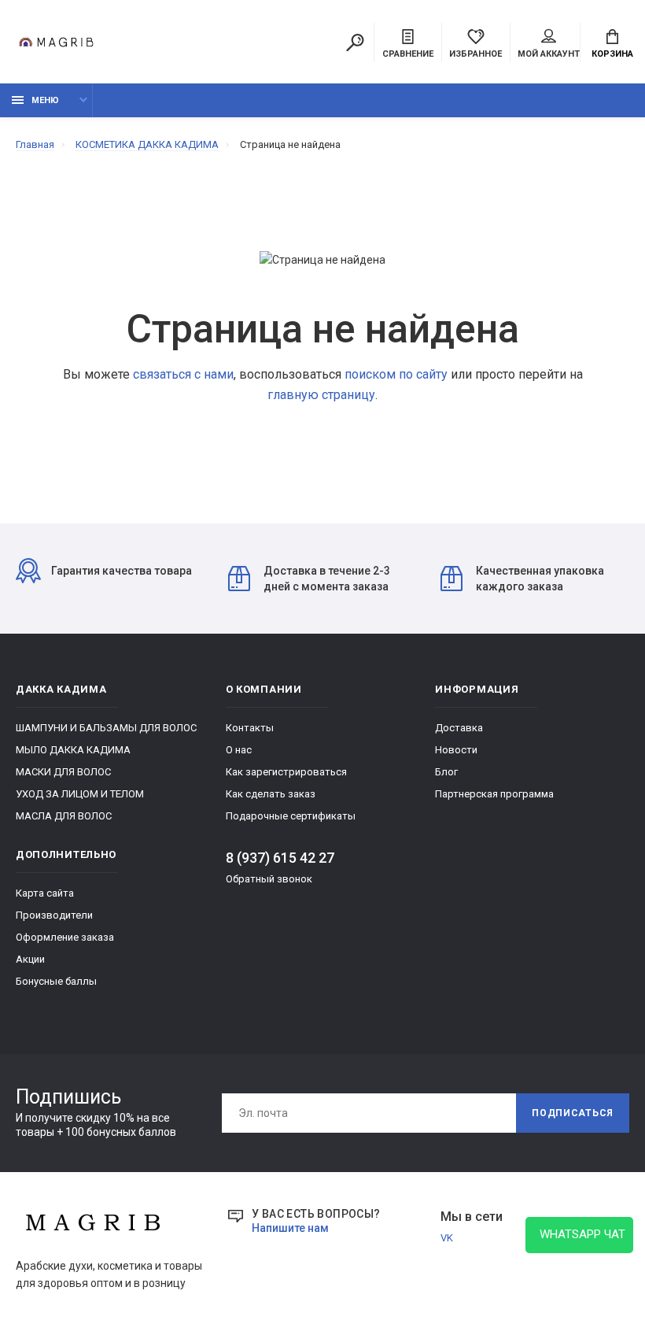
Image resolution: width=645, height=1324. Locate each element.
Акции (30, 959)
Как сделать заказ (270, 794)
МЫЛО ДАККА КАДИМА (73, 750)
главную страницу (321, 394)
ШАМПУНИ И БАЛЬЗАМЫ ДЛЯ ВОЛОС (106, 728)
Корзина (612, 54)
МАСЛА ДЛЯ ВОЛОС (64, 816)
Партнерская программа (494, 794)
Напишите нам (290, 1228)
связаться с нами (183, 374)
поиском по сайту (396, 374)
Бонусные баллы (56, 981)
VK (446, 1238)
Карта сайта (45, 893)
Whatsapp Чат (579, 1234)
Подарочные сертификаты (291, 816)
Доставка (459, 728)
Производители (54, 915)
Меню (45, 100)
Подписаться (573, 1113)
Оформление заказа (65, 937)
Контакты (250, 728)
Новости (456, 750)
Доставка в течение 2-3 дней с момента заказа (327, 578)
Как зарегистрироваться (286, 772)
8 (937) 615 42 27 (280, 857)
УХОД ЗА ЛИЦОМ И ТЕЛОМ (80, 794)
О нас (239, 750)
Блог (446, 772)
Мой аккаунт (549, 54)
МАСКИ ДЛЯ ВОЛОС (63, 772)
